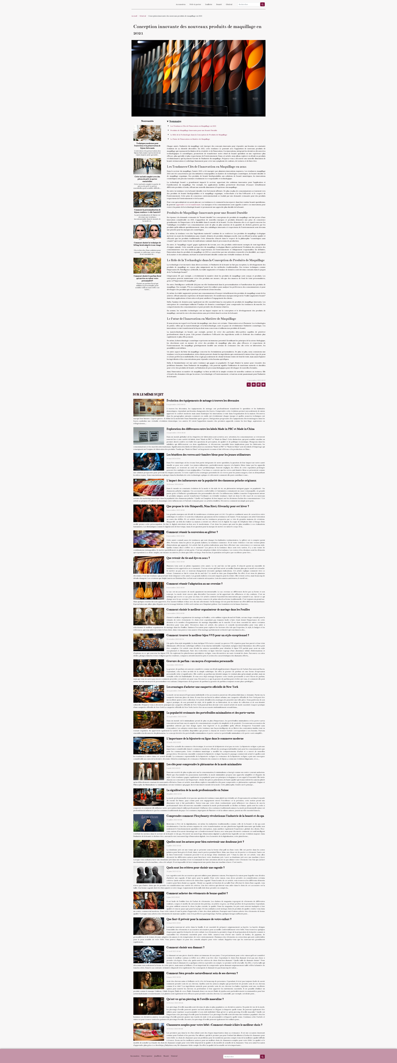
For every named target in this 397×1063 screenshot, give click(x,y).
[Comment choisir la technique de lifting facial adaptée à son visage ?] (147, 232)
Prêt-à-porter (195, 4)
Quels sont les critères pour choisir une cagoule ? (196, 867)
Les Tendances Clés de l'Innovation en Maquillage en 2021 (193, 126)
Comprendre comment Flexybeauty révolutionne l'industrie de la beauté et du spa (215, 815)
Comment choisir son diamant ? (185, 947)
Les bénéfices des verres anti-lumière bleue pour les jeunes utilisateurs (209, 454)
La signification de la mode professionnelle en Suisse (197, 790)
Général (229, 4)
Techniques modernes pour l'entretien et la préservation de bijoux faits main (147, 145)
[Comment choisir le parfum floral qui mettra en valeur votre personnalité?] (147, 266)
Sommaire (175, 121)
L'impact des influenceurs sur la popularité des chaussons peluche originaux (211, 480)
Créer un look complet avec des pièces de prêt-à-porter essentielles (147, 179)
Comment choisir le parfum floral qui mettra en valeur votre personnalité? (147, 278)
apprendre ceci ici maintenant (188, 205)
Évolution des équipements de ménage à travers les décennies (203, 400)
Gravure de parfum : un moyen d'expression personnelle (200, 661)
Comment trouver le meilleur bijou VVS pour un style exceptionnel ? (208, 635)
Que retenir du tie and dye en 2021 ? (188, 558)
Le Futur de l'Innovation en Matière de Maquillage (190, 139)
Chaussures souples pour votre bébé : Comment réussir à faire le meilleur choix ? (214, 1024)
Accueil (134, 16)
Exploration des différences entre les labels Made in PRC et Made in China (210, 428)
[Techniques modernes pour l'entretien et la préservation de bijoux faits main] (147, 133)
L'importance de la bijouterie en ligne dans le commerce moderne (205, 738)
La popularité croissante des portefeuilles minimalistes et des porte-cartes (210, 712)
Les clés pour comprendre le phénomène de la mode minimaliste (204, 764)
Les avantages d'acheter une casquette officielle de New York (202, 686)
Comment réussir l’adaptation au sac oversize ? (195, 583)
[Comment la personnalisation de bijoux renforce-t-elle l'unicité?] (147, 199)
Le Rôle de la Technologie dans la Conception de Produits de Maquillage (198, 135)
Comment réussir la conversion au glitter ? (192, 532)
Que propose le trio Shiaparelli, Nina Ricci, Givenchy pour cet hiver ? (208, 506)
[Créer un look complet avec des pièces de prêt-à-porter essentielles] (147, 166)
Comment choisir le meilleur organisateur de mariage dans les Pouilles (208, 609)
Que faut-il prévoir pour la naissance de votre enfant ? (199, 919)
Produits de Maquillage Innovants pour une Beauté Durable (193, 130)
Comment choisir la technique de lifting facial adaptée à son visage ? (147, 245)
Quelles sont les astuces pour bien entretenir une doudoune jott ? (205, 841)
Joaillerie (208, 4)
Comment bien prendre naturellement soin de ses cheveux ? (202, 973)
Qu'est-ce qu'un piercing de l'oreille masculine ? (195, 999)
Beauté (219, 4)
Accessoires (180, 4)
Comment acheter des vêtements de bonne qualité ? (197, 893)
